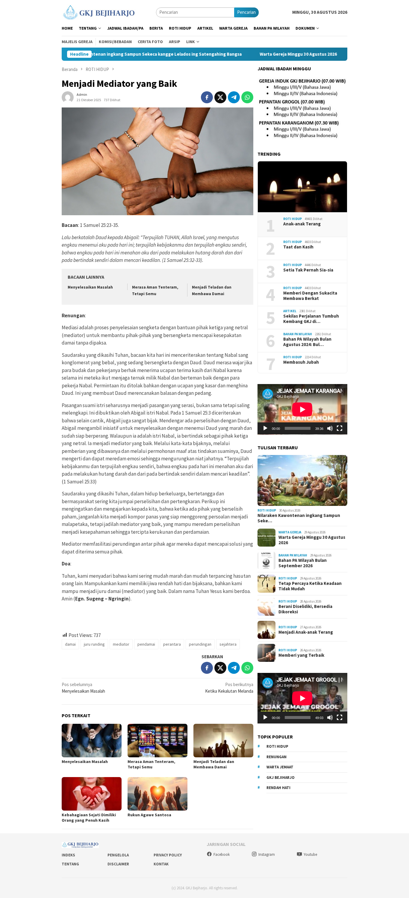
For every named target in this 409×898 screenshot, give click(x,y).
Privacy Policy (168, 855)
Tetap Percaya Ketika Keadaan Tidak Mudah (310, 586)
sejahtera (228, 644)
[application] (302, 409)
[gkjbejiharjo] (99, 12)
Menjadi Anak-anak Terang (305, 632)
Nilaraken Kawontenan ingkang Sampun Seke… (298, 518)
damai (70, 644)
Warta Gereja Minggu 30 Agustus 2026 (275, 54)
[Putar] (265, 428)
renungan (276, 756)
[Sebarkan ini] (207, 97)
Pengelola (118, 855)
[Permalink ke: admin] (68, 97)
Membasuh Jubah (301, 362)
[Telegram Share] (234, 97)
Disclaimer (118, 864)
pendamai (146, 644)
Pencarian (246, 12)
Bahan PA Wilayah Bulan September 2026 (302, 563)
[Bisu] (330, 428)
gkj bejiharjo (280, 777)
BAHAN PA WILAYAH (297, 334)
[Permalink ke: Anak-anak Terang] (302, 186)
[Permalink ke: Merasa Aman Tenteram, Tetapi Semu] (157, 740)
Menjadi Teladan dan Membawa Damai (213, 764)
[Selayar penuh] (340, 428)
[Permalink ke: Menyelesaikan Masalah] (92, 740)
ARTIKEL (289, 311)
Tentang (70, 864)
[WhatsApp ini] (247, 97)
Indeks (68, 855)
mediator (121, 644)
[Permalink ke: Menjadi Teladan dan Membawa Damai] (223, 740)
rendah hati (278, 787)
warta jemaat (279, 767)
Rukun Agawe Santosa (149, 814)
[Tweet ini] (220, 97)
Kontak (161, 864)
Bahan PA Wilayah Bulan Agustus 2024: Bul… (307, 341)
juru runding (94, 644)
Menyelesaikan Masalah (90, 287)
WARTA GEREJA (289, 532)
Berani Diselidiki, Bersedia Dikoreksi (305, 609)
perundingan (200, 644)
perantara (172, 644)
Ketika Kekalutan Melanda (229, 688)
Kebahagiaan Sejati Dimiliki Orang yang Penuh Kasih (89, 817)
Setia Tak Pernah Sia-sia (308, 270)
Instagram (266, 854)
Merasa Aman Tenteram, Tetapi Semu (151, 764)
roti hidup (277, 746)
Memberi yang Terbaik (301, 655)
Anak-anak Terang (302, 224)
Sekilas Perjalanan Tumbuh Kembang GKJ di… (311, 318)
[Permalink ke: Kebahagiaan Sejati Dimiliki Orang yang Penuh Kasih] (92, 794)
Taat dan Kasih (298, 247)
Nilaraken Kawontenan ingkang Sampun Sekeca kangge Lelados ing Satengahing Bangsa (127, 54)
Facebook (221, 854)
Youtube (310, 854)
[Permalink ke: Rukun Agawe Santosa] (157, 794)
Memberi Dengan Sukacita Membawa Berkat (310, 295)
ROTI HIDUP (292, 219)
